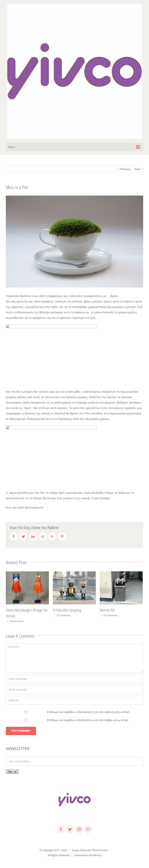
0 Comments (37, 615)
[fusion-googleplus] (88, 826)
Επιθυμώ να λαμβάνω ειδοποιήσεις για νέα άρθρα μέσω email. (88, 717)
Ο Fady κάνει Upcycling (40, 610)
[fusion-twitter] (70, 826)
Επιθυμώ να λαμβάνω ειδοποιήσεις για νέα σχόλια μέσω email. (88, 708)
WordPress (95, 852)
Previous (125, 169)
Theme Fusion (100, 847)
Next (137, 169)
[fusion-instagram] (79, 826)
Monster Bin (81, 610)
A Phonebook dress (132, 610)
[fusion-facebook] (61, 826)
